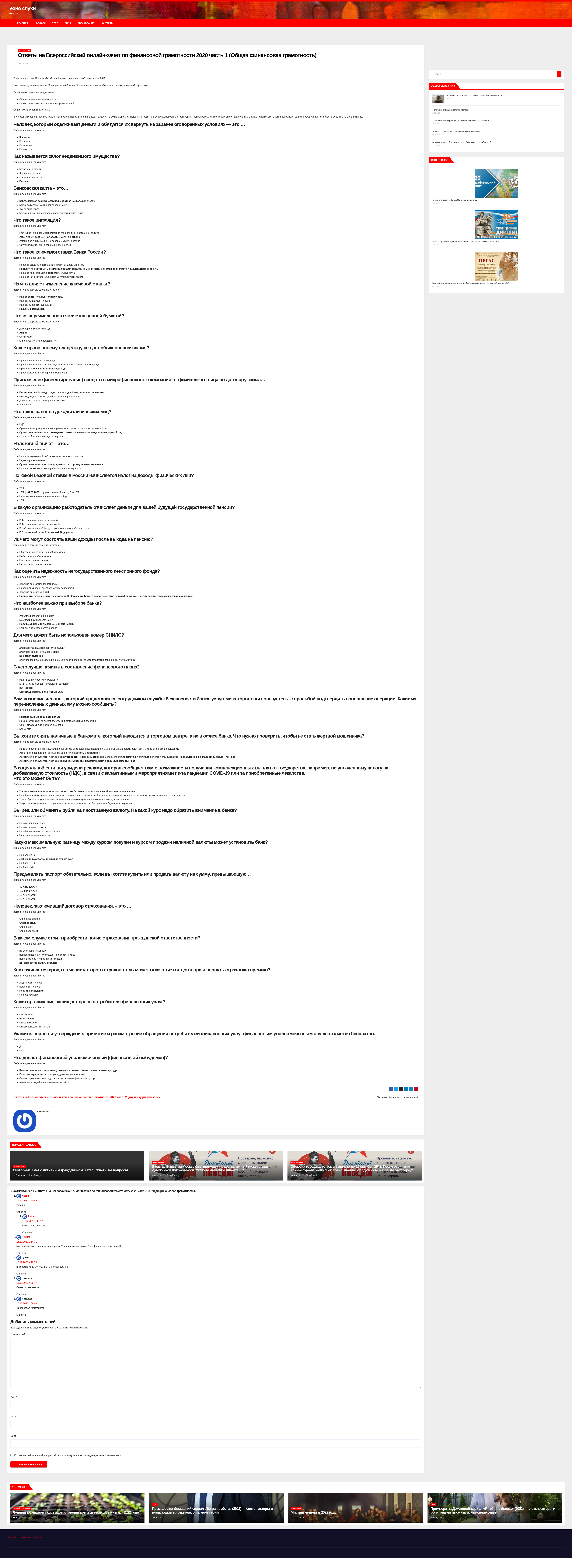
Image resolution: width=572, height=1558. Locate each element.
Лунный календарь (22, 1508)
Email (14, 1416)
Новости (40, 23)
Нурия (25, 1237)
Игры (67, 23)
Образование (85, 23)
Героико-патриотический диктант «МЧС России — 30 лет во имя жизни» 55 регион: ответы (466, 242)
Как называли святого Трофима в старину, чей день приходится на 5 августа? (461, 142)
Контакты (107, 23)
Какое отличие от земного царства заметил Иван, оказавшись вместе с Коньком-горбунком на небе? (470, 283)
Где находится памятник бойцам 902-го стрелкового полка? (455, 200)
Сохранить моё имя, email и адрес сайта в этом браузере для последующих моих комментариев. (67, 1455)
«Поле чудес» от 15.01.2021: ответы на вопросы (450, 110)
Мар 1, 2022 (19, 1518)
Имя (13, 1397)
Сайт (13, 1436)
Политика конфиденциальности (24, 1537)
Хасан (25, 1196)
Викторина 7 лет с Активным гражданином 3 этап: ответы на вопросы (70, 1170)
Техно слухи (21, 8)
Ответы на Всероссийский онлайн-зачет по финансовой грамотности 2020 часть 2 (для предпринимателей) (87, 1097)
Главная (22, 23)
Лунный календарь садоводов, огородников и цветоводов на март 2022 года (76, 1512)
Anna (31, 1216)
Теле (55, 23)
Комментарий (17, 1334)
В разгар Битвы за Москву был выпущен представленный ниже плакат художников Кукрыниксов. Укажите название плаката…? (210, 1168)
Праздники (296, 1508)
